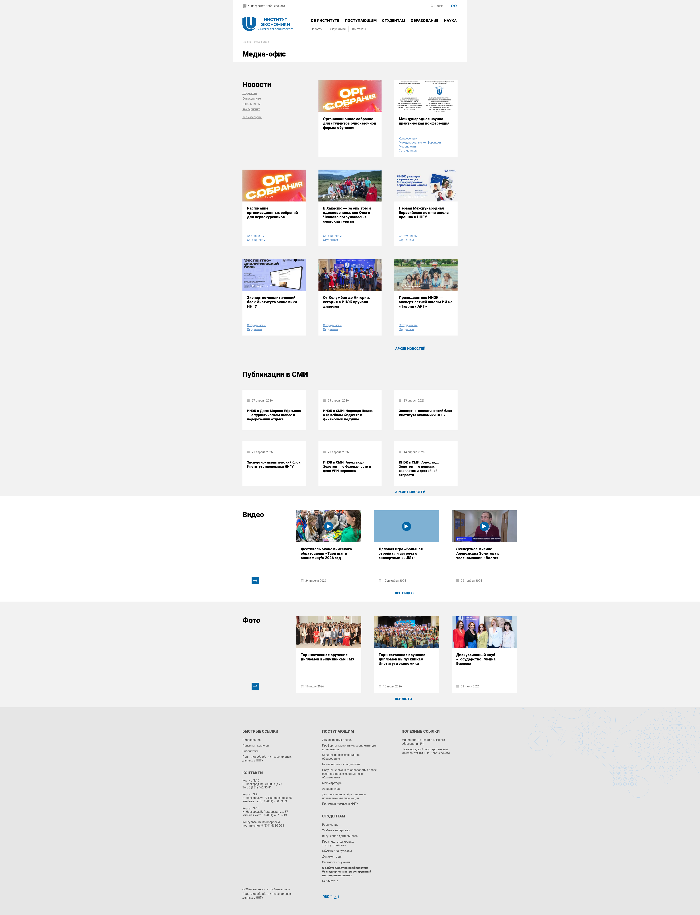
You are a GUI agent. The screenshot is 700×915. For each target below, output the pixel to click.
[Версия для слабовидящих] (453, 5)
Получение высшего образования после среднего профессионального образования (349, 773)
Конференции (408, 138)
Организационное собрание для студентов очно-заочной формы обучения (349, 123)
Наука (450, 20)
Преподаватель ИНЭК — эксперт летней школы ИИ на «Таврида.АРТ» (425, 302)
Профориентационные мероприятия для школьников (349, 747)
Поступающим (361, 20)
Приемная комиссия (256, 745)
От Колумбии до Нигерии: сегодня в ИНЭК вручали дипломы (346, 302)
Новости (316, 29)
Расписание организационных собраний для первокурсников (272, 212)
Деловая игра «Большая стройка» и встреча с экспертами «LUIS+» (401, 553)
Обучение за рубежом (337, 851)
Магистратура (332, 783)
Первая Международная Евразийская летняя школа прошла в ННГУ (424, 212)
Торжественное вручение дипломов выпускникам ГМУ (327, 657)
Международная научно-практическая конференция (424, 121)
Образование (424, 20)
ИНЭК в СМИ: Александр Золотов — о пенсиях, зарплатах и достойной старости (419, 468)
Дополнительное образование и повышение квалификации (344, 796)
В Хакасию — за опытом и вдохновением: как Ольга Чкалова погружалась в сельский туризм (347, 215)
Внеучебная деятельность (340, 836)
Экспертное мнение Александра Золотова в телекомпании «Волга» (477, 553)
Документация (332, 856)
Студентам (393, 20)
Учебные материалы (336, 830)
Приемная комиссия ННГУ (340, 803)
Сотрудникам (251, 98)
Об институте (325, 20)
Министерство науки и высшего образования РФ (423, 741)
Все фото (403, 699)
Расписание (330, 824)
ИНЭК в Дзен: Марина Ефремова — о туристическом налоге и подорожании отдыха (274, 415)
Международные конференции (420, 142)
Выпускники (337, 29)
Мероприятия (408, 146)
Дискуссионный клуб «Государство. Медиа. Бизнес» (476, 659)
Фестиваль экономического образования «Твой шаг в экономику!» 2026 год (326, 553)
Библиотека (250, 751)
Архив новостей (410, 348)
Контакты (359, 29)
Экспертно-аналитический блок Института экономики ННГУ (272, 302)
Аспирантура (331, 788)
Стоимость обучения (336, 862)
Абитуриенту (251, 109)
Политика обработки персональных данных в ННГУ (266, 758)
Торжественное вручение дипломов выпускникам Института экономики (402, 659)
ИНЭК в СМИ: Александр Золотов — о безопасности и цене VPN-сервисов (347, 466)
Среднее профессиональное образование (341, 756)
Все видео (404, 593)
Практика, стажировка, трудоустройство (338, 843)
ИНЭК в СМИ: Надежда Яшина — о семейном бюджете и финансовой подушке (350, 415)
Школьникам (251, 104)
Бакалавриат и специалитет (341, 764)
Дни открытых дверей (337, 740)
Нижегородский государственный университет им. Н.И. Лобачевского (426, 751)
